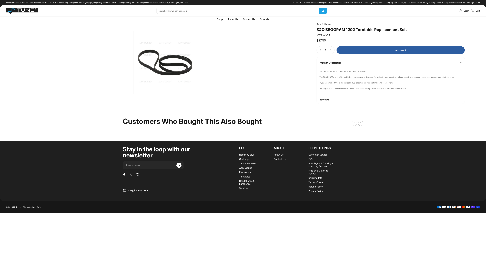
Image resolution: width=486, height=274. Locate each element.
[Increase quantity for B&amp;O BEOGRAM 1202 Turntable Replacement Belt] (331, 50)
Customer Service (317, 154)
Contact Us (280, 159)
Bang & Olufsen (324, 24)
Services (243, 188)
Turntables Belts (247, 163)
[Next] (360, 123)
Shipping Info (315, 178)
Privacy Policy (315, 191)
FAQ (310, 159)
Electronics (245, 172)
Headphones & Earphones (247, 182)
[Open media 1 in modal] (165, 62)
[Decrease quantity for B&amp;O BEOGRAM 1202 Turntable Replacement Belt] (319, 50)
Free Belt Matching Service (318, 172)
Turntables (244, 176)
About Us (279, 154)
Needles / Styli (246, 154)
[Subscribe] (178, 165)
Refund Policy (315, 186)
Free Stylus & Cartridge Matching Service (320, 165)
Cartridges (244, 159)
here (391, 83)
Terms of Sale (315, 182)
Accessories (245, 168)
